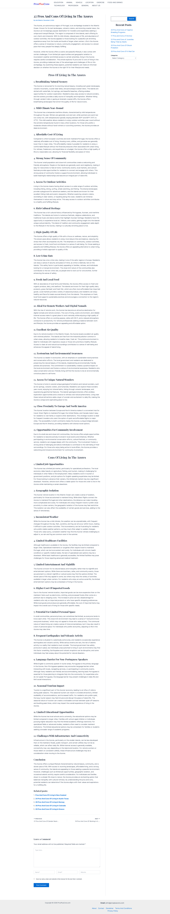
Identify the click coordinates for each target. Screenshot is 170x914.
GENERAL (85, 5)
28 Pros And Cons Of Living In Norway (50, 802)
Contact (101, 908)
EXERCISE (100, 2)
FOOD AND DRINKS (115, 2)
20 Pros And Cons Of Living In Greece (49, 809)
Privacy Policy (113, 911)
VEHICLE (79, 2)
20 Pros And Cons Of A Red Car (123, 51)
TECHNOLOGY (59, 5)
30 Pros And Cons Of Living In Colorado (50, 806)
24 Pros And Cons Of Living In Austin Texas (52, 799)
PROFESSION (73, 5)
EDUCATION (58, 2)
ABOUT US (96, 5)
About (94, 908)
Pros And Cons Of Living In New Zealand (50, 795)
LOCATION (90, 2)
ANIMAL (69, 2)
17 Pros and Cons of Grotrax (121, 36)
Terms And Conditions (123, 908)
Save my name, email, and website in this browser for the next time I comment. (59, 879)
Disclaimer (110, 908)
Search (131, 19)
